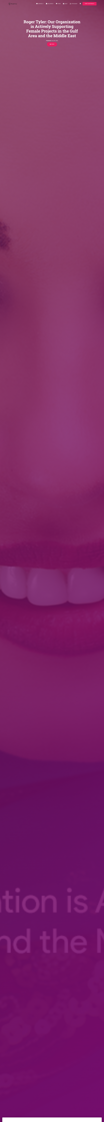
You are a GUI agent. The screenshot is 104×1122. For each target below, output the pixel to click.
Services (39, 3)
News (52, 44)
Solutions (49, 3)
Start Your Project (89, 3)
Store (58, 3)
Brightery (14, 4)
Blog (65, 3)
